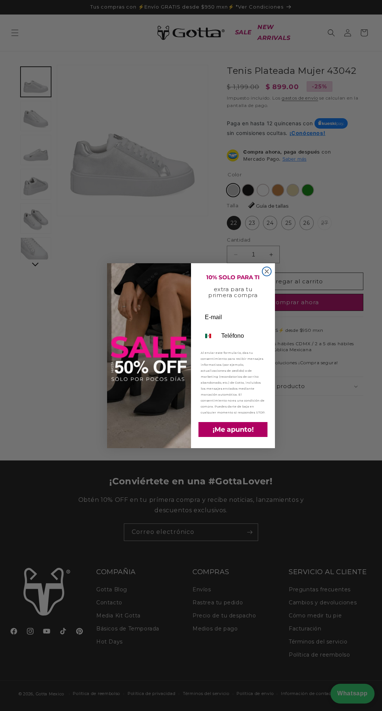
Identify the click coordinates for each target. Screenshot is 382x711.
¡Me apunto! (233, 429)
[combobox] (209, 336)
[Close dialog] (266, 271)
